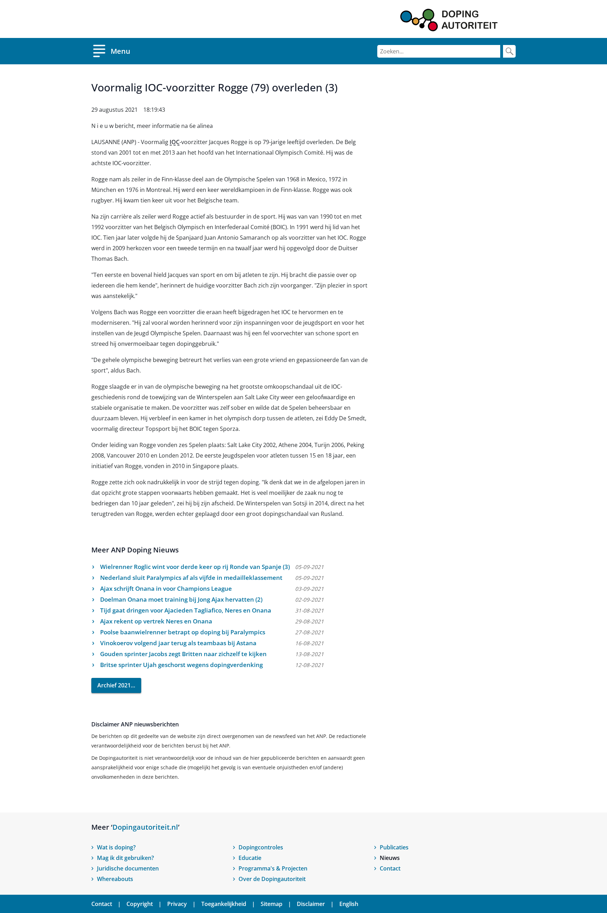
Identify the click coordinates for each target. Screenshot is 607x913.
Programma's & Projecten (273, 868)
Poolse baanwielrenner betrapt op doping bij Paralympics (182, 632)
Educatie (250, 858)
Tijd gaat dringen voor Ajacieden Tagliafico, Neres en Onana (185, 610)
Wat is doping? (116, 847)
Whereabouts (115, 879)
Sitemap (271, 904)
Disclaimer (311, 904)
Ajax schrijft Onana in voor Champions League (166, 588)
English (348, 904)
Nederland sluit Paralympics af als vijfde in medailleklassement (191, 578)
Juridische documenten (128, 868)
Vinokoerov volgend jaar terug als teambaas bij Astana (178, 643)
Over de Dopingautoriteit (272, 879)
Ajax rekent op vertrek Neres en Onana (156, 621)
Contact (390, 868)
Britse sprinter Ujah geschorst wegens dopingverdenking (181, 665)
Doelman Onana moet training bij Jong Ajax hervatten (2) (181, 599)
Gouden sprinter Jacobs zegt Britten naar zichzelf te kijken (183, 654)
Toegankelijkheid (223, 904)
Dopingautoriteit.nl (145, 827)
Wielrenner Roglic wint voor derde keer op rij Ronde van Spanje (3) (195, 567)
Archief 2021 (114, 685)
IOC (175, 142)
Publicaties (394, 847)
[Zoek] (509, 51)
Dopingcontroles (261, 847)
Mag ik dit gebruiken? (125, 858)
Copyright (139, 904)
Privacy (177, 904)
